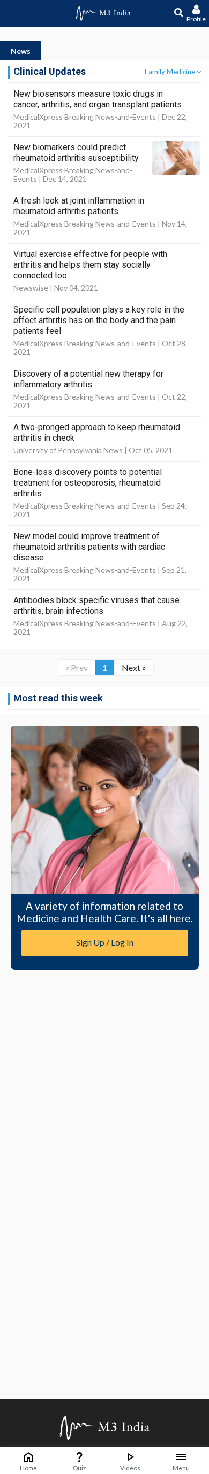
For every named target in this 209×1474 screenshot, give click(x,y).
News (21, 51)
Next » (134, 667)
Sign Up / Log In (104, 942)
